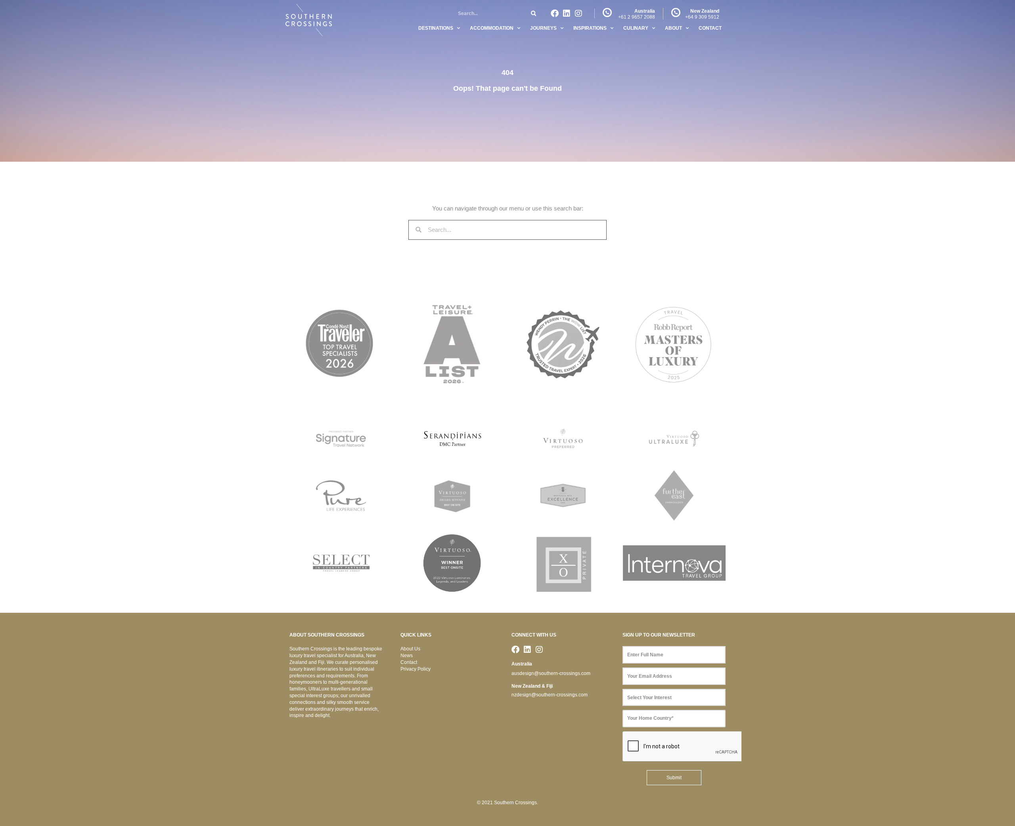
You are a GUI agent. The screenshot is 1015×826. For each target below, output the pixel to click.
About (673, 28)
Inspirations (590, 28)
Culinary (635, 28)
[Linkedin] (567, 13)
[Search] (533, 13)
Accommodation (491, 28)
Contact (710, 28)
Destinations (435, 28)
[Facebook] (555, 13)
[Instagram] (578, 13)
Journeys (543, 28)
